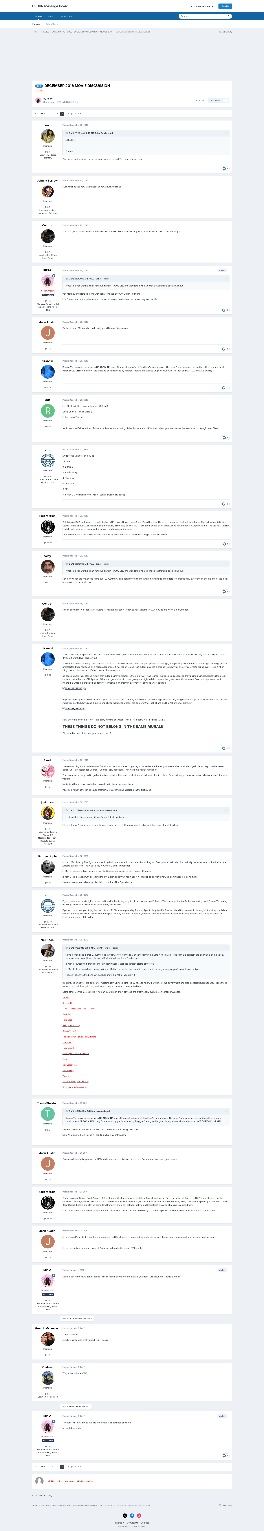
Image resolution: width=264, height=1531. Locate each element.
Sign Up (225, 6)
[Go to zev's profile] (48, 136)
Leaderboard (66, 16)
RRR (47, 400)
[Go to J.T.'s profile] (48, 460)
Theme (119, 1522)
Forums (36, 24)
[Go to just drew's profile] (48, 813)
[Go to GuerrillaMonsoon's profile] (48, 1339)
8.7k (49, 1394)
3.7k (49, 207)
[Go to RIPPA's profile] (38, 100)
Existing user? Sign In (203, 6)
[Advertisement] (87, 59)
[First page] (36, 114)
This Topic (216, 16)
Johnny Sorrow (47, 180)
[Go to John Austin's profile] (48, 333)
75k (49, 301)
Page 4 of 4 (74, 113)
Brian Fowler (101, 133)
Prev (42, 113)
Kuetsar (47, 1367)
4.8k (49, 582)
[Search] (228, 16)
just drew (47, 802)
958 (49, 426)
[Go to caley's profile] (48, 567)
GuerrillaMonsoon (47, 1328)
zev (47, 125)
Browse (38, 16)
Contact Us (132, 1522)
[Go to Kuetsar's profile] (48, 1378)
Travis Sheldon (47, 1103)
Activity (51, 16)
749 (49, 349)
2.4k (49, 152)
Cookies (145, 1522)
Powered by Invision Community (132, 1526)
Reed (47, 760)
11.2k (48, 387)
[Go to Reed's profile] (48, 771)
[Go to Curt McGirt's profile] (48, 527)
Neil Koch (47, 940)
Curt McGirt (47, 516)
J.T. (47, 449)
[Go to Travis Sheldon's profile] (48, 1114)
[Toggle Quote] (67, 133)
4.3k (49, 787)
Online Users (52, 24)
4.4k (49, 829)
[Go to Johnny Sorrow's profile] (48, 191)
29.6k (49, 476)
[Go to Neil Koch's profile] (48, 951)
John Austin (47, 322)
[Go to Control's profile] (48, 236)
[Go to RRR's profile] (48, 411)
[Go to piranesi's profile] (48, 372)
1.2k (49, 966)
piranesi (47, 361)
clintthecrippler (47, 856)
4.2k (49, 1355)
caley (47, 556)
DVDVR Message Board (50, 6)
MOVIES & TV (71, 102)
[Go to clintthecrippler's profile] (48, 867)
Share (201, 100)
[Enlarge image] (74, 688)
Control (47, 225)
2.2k (49, 1130)
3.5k (49, 252)
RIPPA (50, 98)
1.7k (49, 883)
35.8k (49, 542)
